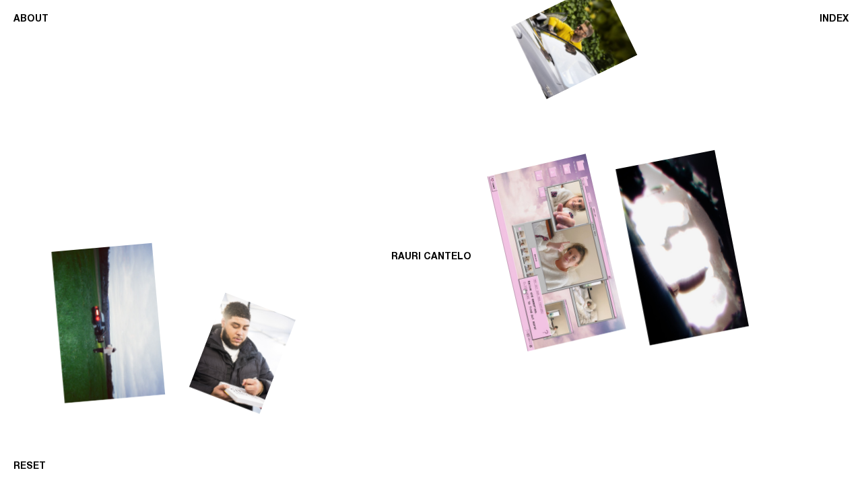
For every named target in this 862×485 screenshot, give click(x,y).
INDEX (834, 19)
